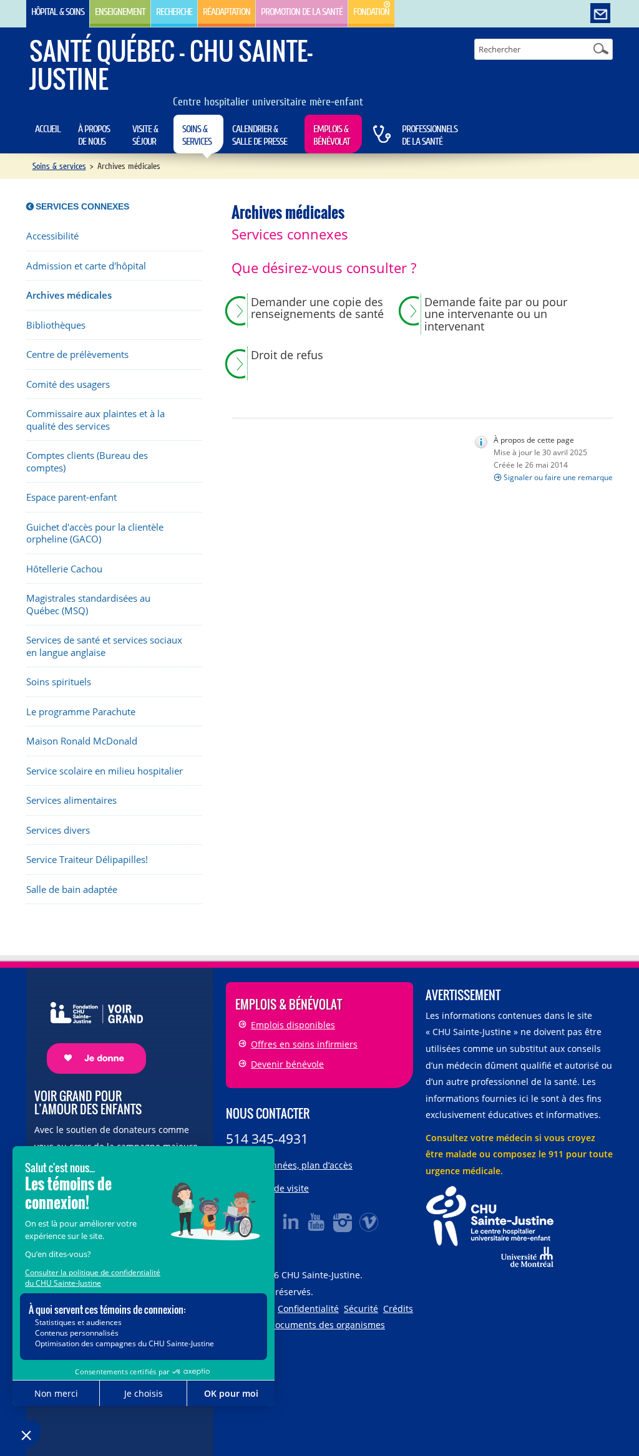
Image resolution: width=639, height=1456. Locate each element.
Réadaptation (226, 12)
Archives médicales (69, 295)
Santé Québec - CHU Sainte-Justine (171, 64)
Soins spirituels (58, 682)
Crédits (398, 1308)
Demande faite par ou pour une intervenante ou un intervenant (495, 314)
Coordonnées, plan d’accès (297, 1165)
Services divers (58, 830)
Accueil (48, 129)
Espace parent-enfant (71, 497)
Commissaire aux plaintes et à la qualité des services (95, 420)
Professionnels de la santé (429, 135)
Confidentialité (308, 1308)
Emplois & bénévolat (331, 135)
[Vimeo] (369, 1221)
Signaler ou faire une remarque (558, 477)
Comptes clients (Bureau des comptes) (87, 462)
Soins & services (197, 135)
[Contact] (600, 13)
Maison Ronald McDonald (81, 741)
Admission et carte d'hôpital (86, 266)
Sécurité (361, 1308)
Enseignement (120, 12)
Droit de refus (287, 355)
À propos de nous (94, 135)
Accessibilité (52, 236)
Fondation (371, 12)
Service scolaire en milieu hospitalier (104, 771)
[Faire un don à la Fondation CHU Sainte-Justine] (90, 1027)
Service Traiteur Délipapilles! (87, 859)
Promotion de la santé (302, 12)
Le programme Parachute (80, 712)
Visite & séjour (145, 135)
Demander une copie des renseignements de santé (317, 308)
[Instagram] (343, 1221)
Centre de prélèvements (77, 354)
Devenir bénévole (287, 1064)
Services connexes (82, 206)
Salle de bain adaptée (71, 889)
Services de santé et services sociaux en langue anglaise (104, 646)
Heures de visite (275, 1188)
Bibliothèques (55, 325)
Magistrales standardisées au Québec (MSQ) (88, 604)
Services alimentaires (71, 800)
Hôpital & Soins (57, 12)
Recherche (174, 12)
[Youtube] (317, 1221)
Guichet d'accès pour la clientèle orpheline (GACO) (94, 533)
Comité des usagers (68, 384)
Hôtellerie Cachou (64, 569)
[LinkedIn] (290, 1221)
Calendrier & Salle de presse (259, 135)
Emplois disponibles (293, 1025)
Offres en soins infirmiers (304, 1044)
